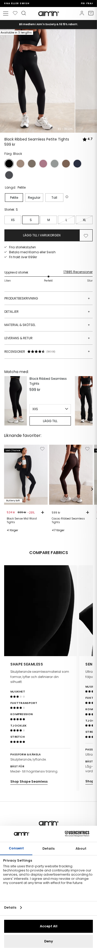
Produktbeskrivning (47, 298)
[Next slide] (85, 610)
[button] (67, 196)
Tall (54, 197)
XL (84, 220)
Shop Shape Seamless (29, 781)
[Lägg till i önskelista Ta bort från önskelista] (86, 235)
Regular (34, 197)
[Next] (87, 401)
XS (13, 220)
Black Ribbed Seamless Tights (48, 381)
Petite (14, 197)
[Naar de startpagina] (48, 13)
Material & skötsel (47, 325)
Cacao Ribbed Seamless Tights (68, 520)
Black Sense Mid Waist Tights (22, 520)
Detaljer (47, 311)
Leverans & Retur (47, 338)
